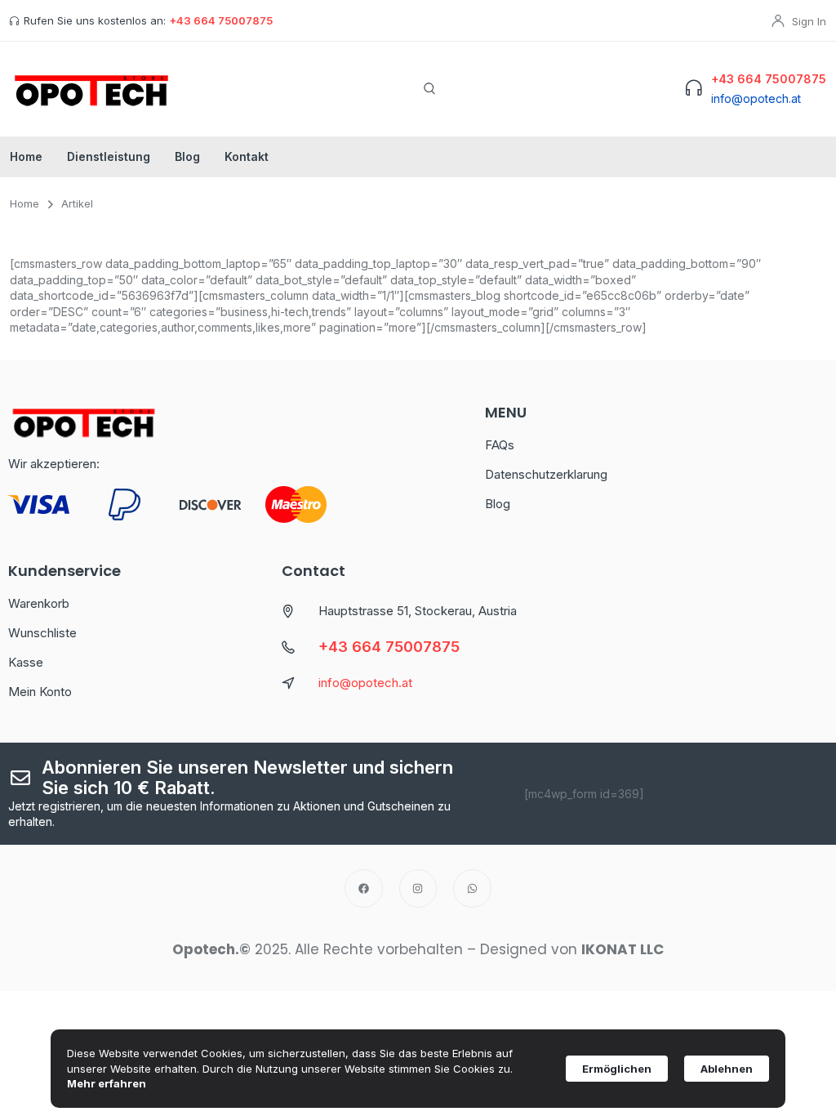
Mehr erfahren (106, 1083)
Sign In (809, 21)
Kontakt (247, 156)
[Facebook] (364, 888)
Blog (187, 156)
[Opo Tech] (91, 89)
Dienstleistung (108, 156)
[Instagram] (418, 888)
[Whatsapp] (472, 888)
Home (26, 156)
